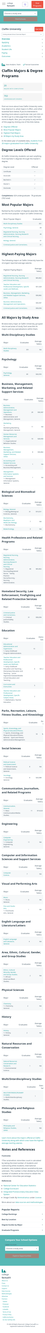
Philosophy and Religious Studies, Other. (10, 1128)
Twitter (5, 1301)
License (38, 1197)
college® (6, 1276)
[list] (22, 39)
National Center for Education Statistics (19, 1185)
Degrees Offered (10, 127)
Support (4, 1288)
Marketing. (7, 423)
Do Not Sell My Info (9, 1320)
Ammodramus (23, 1197)
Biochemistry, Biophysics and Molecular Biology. (10, 520)
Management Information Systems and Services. (11, 474)
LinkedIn (5, 1309)
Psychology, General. (11, 228)
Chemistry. (7, 1004)
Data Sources (6, 1291)
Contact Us (5, 1286)
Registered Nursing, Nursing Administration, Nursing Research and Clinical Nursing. (16, 234)
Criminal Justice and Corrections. (15, 245)
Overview (6, 39)
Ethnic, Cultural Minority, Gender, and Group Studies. (10, 972)
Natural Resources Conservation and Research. (10, 1063)
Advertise (5, 1296)
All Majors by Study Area (13, 136)
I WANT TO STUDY (10, 1245)
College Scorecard (10, 1188)
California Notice (8, 1317)
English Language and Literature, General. (10, 941)
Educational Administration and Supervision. (10, 646)
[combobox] (25, 4)
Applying (5, 42)
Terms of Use (7, 1312)
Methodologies (7, 1294)
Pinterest (6, 1304)
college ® (11, 4)
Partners (4, 1299)
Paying (4, 53)
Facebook (6, 1307)
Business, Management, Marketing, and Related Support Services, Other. (16, 295)
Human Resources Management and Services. (10, 436)
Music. (5, 897)
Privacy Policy (7, 1314)
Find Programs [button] (37, 4)
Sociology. (7, 775)
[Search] (25, 4)
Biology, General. (9, 241)
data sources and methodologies (29, 1202)
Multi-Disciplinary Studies (12, 224)
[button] (39, 29)
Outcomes (6, 56)
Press (3, 1283)
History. (6, 1030)
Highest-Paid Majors (11, 133)
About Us (5, 1281)
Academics (6, 46)
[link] (22, 39)
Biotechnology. (8, 529)
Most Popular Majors (12, 130)
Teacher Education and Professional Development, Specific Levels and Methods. (16, 286)
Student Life (7, 49)
